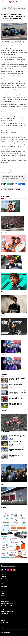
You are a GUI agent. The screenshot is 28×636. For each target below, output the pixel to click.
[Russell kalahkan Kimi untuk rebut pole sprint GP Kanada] (14, 304)
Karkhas (3, 595)
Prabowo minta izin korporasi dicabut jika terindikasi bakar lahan (16, 449)
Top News (4, 410)
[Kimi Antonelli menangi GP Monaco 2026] (11, 262)
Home (4, 7)
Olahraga (10, 7)
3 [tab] (14, 482)
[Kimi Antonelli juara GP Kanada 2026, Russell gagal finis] (14, 281)
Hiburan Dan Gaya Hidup (7, 605)
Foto (2, 461)
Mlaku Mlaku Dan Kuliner (7, 603)
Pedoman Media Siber (6, 618)
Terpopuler (4, 374)
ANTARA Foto (4, 622)
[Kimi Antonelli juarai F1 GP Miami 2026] (11, 346)
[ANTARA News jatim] (15, 1)
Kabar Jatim (4, 586)
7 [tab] (17, 505)
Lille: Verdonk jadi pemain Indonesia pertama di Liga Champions (15, 405)
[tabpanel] (14, 473)
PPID (2, 627)
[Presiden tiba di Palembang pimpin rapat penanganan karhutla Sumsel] (4, 443)
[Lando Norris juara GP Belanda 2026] (10, 206)
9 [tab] (20, 505)
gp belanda (17, 189)
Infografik (3, 507)
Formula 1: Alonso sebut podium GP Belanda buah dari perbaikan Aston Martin (13, 9)
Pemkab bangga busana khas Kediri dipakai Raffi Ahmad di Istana (16, 398)
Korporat (3, 625)
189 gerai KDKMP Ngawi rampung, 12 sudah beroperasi (13, 501)
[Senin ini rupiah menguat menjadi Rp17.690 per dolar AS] (4, 380)
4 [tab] (16, 482)
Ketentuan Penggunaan (7, 611)
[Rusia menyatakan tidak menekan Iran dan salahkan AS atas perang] (4, 392)
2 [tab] (12, 482)
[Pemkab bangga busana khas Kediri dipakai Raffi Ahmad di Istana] (4, 399)
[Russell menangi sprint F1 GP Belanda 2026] (12, 223)
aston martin (5, 192)
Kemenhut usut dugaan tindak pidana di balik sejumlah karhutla (13, 431)
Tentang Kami (4, 615)
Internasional (4, 599)
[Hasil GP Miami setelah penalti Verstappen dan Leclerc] (14, 326)
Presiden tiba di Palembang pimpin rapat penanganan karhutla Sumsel (18, 443)
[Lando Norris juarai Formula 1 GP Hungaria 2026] (13, 243)
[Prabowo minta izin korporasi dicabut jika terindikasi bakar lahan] (4, 449)
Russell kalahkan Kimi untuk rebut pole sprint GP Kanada (14, 312)
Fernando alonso (8, 189)
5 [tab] (18, 482)
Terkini (2, 574)
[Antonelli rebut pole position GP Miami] (11, 363)
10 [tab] (22, 505)
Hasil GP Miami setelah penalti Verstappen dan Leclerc (13, 335)
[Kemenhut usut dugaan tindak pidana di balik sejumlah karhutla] (14, 422)
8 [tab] (19, 505)
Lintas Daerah (4, 588)
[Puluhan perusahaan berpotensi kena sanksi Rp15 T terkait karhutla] (4, 437)
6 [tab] (15, 505)
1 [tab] (10, 482)
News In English (5, 601)
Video (2, 484)
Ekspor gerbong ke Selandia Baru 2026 (13, 554)
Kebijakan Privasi (5, 613)
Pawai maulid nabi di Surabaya (12, 479)
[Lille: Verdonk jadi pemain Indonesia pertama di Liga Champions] (4, 405)
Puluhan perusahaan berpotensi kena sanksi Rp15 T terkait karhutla (17, 437)
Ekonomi (3, 591)
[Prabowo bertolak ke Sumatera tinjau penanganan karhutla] (4, 456)
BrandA (3, 620)
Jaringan (3, 609)
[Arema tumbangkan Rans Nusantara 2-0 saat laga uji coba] (4, 386)
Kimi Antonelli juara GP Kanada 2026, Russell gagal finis (12, 290)
